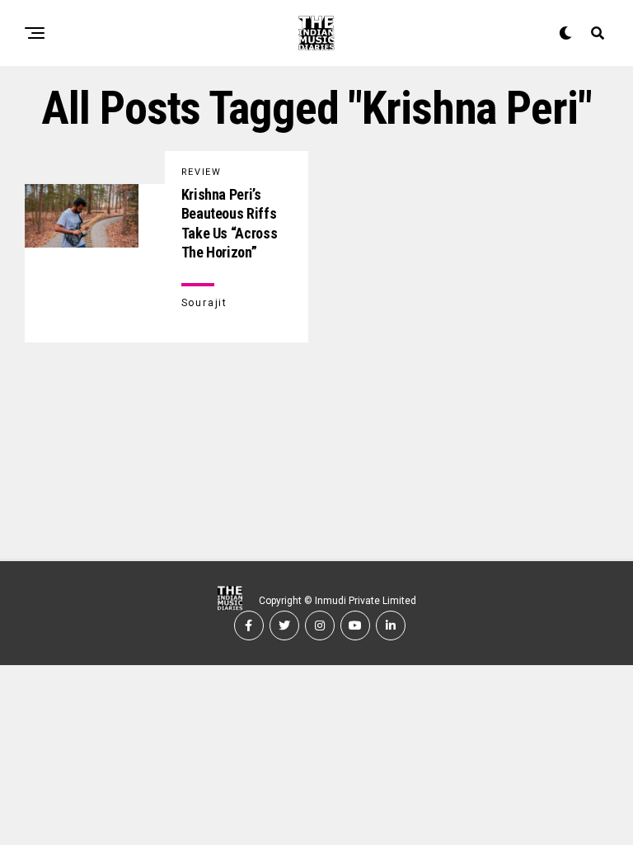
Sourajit (204, 303)
